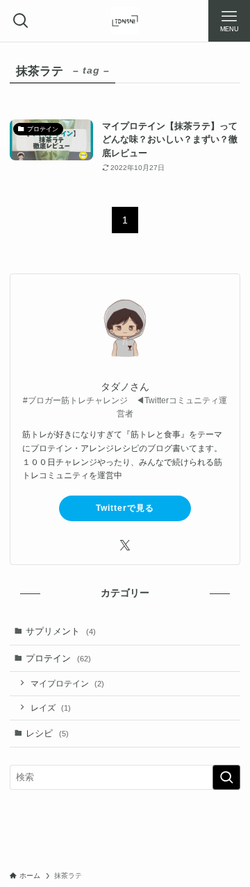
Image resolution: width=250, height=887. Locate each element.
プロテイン (58, 658)
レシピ (47, 733)
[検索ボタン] (21, 21)
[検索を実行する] (226, 777)
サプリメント (61, 631)
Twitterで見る (125, 508)
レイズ (51, 707)
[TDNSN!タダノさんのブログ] (125, 21)
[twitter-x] (125, 545)
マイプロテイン (67, 683)
